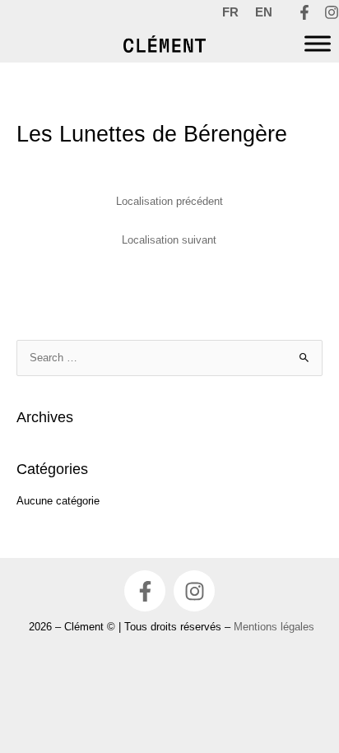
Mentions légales (274, 627)
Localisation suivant (169, 240)
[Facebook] (304, 12)
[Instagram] (331, 12)
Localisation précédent (169, 201)
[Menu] (317, 44)
